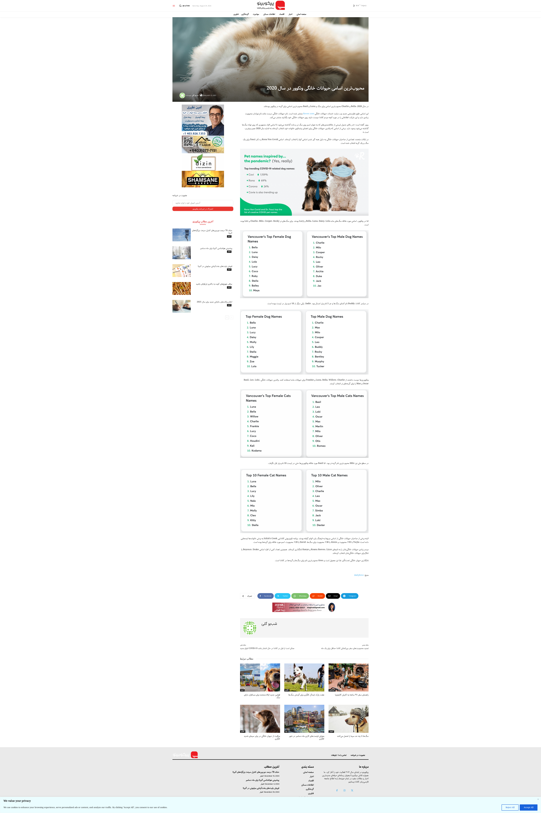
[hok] (203, 144)
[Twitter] (352, 791)
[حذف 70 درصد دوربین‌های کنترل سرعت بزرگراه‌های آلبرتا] (181, 234)
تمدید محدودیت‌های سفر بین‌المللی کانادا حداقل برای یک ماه (345, 648)
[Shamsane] (203, 179)
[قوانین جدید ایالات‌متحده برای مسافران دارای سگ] (260, 677)
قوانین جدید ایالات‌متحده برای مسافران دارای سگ (262, 696)
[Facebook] (337, 791)
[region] (270, 805)
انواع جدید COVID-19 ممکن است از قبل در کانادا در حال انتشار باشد (267, 648)
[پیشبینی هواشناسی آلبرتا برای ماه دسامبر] (181, 252)
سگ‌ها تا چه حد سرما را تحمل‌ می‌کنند (353, 736)
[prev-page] (231, 317)
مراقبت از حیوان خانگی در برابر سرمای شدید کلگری (262, 737)
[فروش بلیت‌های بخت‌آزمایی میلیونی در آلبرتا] (181, 270)
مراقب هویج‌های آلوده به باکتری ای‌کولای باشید (214, 284)
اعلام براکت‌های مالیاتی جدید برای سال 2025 (214, 302)
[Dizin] (203, 162)
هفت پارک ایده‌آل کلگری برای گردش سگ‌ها (306, 695)
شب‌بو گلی (195, 95)
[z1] (304, 607)
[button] (184, 6)
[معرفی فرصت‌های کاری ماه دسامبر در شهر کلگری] (304, 719)
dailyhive (359, 575)
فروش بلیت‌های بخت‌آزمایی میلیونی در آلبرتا (215, 266)
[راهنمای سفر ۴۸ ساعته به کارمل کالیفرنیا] (349, 677)
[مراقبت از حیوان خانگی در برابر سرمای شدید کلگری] (260, 719)
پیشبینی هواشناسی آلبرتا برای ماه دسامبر (216, 248)
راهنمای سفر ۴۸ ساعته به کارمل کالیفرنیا (352, 695)
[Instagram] (344, 791)
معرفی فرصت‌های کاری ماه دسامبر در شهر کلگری (306, 737)
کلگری (287, 690)
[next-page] (227, 317)
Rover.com (308, 114)
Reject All (510, 807)
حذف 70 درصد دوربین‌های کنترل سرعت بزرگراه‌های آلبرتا (212, 232)
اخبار (229, 236)
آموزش (331, 731)
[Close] (538, 799)
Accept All (528, 807)
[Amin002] (203, 120)
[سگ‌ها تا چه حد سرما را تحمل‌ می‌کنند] (349, 719)
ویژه (286, 731)
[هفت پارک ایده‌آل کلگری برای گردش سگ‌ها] (304, 677)
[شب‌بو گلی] (182, 95)
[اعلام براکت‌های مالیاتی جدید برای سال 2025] (181, 306)
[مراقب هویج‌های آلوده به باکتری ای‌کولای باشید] (181, 288)
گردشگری (332, 690)
